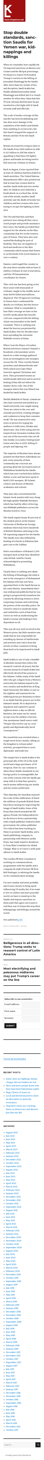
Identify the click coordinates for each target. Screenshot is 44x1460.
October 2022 (12, 1163)
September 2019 (13, 1281)
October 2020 (12, 1244)
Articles (24, 926)
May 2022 (10, 1180)
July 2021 (10, 1213)
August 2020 (12, 1251)
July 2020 (10, 1254)
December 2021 (13, 1197)
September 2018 (13, 1322)
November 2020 (13, 1240)
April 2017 (11, 1379)
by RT (19, 920)
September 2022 (14, 1166)
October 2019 (12, 1278)
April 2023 (11, 1146)
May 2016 (10, 1416)
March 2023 (11, 1149)
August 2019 (11, 1284)
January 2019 (12, 1308)
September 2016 (13, 1403)
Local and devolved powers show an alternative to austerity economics (22, 1099)
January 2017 (12, 1389)
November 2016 (13, 1396)
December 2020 (13, 1237)
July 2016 (10, 1409)
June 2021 (10, 1217)
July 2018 (10, 1328)
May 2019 (10, 1295)
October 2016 (12, 1399)
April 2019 (11, 1298)
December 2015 (13, 1426)
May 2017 (10, 1376)
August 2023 (12, 1132)
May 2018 (10, 1335)
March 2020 (12, 1268)
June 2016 (10, 1413)
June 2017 (10, 1372)
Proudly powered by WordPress (18, 1455)
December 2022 (13, 1159)
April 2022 (11, 1183)
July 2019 (10, 1288)
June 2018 (10, 1332)
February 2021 (12, 1230)
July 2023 (10, 1136)
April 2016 (11, 1420)
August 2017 (11, 1366)
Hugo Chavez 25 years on (18, 1092)
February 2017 (12, 1386)
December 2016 (13, 1393)
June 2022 (10, 1176)
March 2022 (11, 1186)
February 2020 (13, 1271)
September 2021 (13, 1207)
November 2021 (13, 1200)
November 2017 (13, 1355)
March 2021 (11, 1227)
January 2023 (12, 1156)
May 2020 (10, 1261)
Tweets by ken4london (14, 1059)
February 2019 (12, 1305)
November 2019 (13, 1274)
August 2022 (12, 1170)
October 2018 (12, 1318)
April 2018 (11, 1338)
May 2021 (10, 1220)
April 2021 (11, 1224)
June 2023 (10, 1139)
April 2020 (11, 1264)
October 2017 (12, 1359)
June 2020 (11, 1257)
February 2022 (13, 1190)
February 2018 (12, 1345)
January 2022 (12, 1193)
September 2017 (13, 1362)
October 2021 (12, 1203)
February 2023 (13, 1153)
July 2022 (10, 1173)
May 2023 (10, 1142)
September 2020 (14, 1247)
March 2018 (11, 1342)
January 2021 (12, 1234)
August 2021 (11, 1210)
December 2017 (13, 1352)
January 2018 (12, 1349)
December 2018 (13, 1311)
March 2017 (11, 1382)
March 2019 (11, 1301)
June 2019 (10, 1291)
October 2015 (12, 1430)
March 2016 (11, 1423)
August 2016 (11, 1406)
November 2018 (13, 1315)
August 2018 (12, 1325)
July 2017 (10, 1369)
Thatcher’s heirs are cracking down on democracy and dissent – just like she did (23, 1109)
